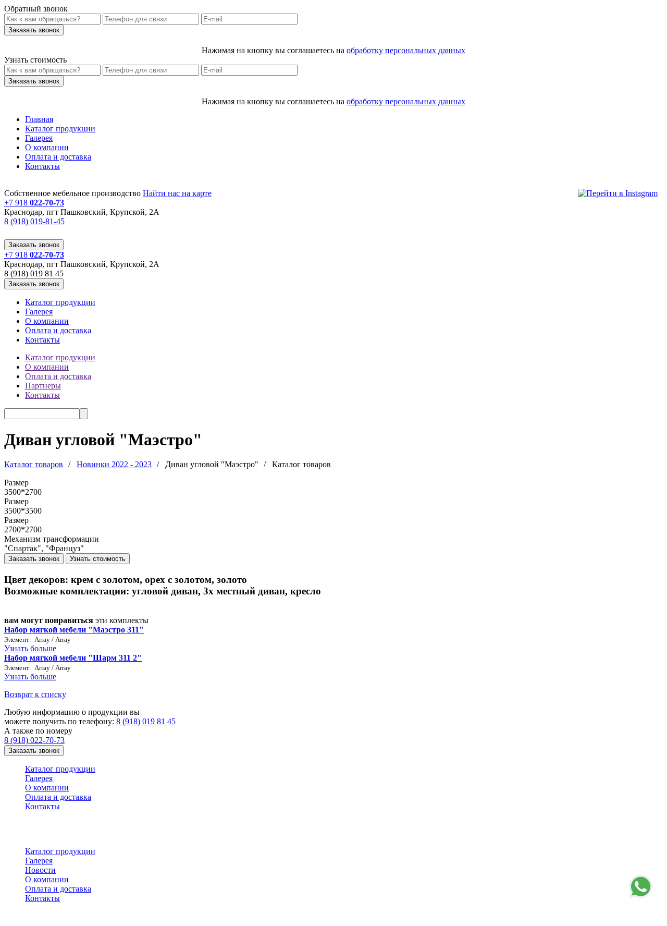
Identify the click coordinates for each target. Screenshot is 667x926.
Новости (40, 870)
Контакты (42, 166)
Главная (39, 119)
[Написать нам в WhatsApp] (640, 886)
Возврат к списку (35, 694)
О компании (47, 147)
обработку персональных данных (406, 50)
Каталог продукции (60, 128)
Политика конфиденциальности (50, 917)
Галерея (39, 137)
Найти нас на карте (177, 193)
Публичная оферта (277, 917)
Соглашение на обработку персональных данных (173, 917)
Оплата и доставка (58, 156)
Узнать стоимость (98, 559)
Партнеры (43, 385)
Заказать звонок (33, 245)
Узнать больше (30, 648)
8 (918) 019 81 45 (146, 721)
